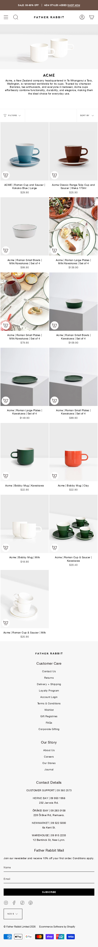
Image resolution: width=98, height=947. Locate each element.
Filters (12, 115)
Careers (49, 756)
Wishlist (49, 709)
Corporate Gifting (49, 729)
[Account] (82, 17)
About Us (49, 750)
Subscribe (49, 892)
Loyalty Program (49, 690)
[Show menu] (6, 17)
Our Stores (49, 763)
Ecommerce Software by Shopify (57, 926)
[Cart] (91, 17)
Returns (49, 677)
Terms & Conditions (49, 703)
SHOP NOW (73, 5)
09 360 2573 (64, 790)
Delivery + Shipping (49, 684)
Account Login (49, 697)
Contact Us (49, 671)
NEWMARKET (40, 823)
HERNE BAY (40, 798)
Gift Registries (49, 716)
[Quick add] (6, 175)
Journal (49, 769)
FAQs (49, 722)
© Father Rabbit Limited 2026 (20, 926)
